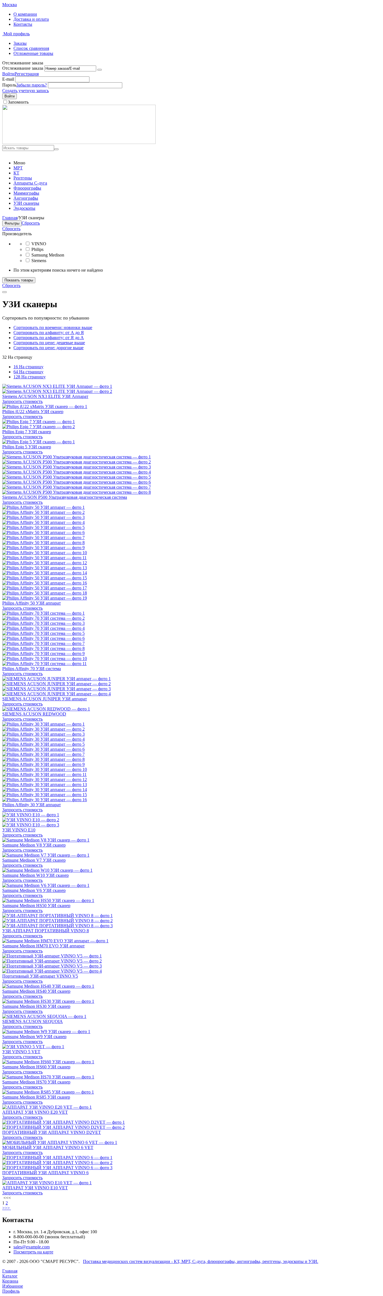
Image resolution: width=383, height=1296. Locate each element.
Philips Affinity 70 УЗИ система (31, 668)
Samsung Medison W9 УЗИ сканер (34, 1036)
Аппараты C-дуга (30, 183)
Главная (9, 217)
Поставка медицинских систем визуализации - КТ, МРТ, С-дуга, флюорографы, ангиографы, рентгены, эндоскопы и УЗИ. (200, 1261)
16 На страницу (28, 366)
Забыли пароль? (31, 85)
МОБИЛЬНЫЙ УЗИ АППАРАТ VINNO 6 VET (47, 1147)
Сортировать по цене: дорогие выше (48, 347)
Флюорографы (27, 188)
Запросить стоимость (22, 401)
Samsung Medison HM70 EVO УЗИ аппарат (43, 945)
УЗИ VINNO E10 (18, 830)
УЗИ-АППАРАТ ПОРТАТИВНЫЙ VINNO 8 (45, 930)
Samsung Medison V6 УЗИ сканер (34, 890)
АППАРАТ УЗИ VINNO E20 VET (35, 1112)
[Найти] (56, 149)
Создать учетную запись (25, 90)
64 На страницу (28, 371)
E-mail (8, 79)
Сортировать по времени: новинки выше (52, 327)
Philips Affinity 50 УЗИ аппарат (31, 603)
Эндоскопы (24, 208)
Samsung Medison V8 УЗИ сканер (34, 845)
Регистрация (27, 73)
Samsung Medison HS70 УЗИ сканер (36, 1082)
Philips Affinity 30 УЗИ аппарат (31, 804)
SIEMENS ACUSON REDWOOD (34, 714)
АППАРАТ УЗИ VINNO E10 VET (35, 1187)
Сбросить (11, 228)
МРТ (18, 168)
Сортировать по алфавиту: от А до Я (48, 332)
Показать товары (18, 280)
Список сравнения (31, 48)
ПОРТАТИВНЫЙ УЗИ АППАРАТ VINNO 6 (45, 1172)
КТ (16, 173)
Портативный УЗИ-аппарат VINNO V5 (40, 976)
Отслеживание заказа (22, 68)
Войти (8, 73)
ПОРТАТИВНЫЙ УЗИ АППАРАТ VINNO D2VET (51, 1132)
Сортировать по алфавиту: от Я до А (48, 337)
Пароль (9, 85)
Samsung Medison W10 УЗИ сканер (35, 875)
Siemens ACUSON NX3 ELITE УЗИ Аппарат (45, 396)
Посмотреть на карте (33, 1252)
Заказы (20, 43)
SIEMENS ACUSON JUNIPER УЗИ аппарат (44, 698)
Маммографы (26, 193)
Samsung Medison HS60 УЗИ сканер (36, 1066)
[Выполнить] (99, 70)
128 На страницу (29, 376)
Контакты (22, 24)
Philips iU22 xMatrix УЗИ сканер (32, 411)
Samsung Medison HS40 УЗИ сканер (36, 991)
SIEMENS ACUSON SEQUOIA (32, 1021)
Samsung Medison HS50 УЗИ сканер (36, 905)
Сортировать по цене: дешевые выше (49, 342)
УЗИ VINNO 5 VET (21, 1051)
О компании (25, 14)
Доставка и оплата (31, 19)
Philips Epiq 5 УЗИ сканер (26, 446)
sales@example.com (31, 1246)
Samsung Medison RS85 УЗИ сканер (36, 1097)
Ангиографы (25, 198)
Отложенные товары (33, 53)
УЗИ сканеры (26, 203)
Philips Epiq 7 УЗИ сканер (26, 431)
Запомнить (18, 102)
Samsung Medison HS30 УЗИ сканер (36, 1006)
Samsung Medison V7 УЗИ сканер (34, 860)
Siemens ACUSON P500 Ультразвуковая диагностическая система (64, 497)
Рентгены (22, 178)
